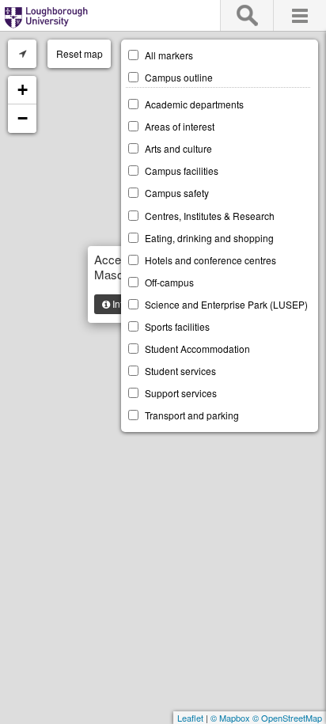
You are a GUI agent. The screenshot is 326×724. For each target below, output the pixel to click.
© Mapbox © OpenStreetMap (266, 717)
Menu (299, 15)
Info (119, 303)
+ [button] (22, 90)
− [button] (22, 118)
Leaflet (190, 717)
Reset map (79, 53)
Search (246, 15)
